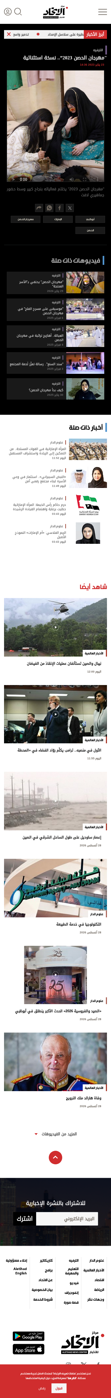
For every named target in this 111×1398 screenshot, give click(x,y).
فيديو (74, 1283)
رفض (42, 1388)
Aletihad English (20, 1271)
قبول (59, 1388)
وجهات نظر (95, 1299)
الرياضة (99, 1290)
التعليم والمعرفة (71, 1271)
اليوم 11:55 (94, 758)
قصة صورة (71, 1302)
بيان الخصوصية (42, 1290)
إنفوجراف (71, 1293)
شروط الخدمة (43, 1299)
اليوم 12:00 (94, 671)
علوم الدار (96, 1260)
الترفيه (73, 1260)
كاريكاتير (46, 1260)
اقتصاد (99, 1280)
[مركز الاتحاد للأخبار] (55, 11)
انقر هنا (72, 1378)
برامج (49, 1270)
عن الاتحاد (45, 1280)
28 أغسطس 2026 (90, 845)
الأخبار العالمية (94, 1270)
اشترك (25, 1219)
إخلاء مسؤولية (16, 1260)
